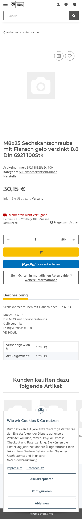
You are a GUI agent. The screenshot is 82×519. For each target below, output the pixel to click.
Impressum (14, 468)
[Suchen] (74, 15)
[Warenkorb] (74, 4)
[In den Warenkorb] (6, 45)
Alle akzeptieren (41, 479)
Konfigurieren (42, 491)
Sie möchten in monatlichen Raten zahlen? (41, 277)
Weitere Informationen (41, 280)
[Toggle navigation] (5, 2)
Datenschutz (35, 468)
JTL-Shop (48, 513)
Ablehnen (42, 503)
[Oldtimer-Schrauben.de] (17, 4)
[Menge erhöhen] (73, 239)
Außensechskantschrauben (38, 172)
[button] (58, 4)
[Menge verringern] (8, 239)
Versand (38, 198)
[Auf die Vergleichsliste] (58, 56)
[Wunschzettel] (66, 4)
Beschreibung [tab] (15, 295)
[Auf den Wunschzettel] (69, 56)
